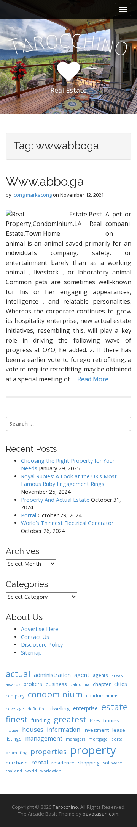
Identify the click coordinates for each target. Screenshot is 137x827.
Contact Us (35, 637)
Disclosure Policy (42, 644)
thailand (14, 771)
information (63, 729)
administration (52, 674)
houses (32, 729)
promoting (16, 752)
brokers (33, 684)
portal (117, 739)
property (93, 750)
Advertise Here (39, 629)
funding (40, 720)
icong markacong (32, 194)
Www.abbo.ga (45, 181)
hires (95, 721)
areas (117, 675)
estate (114, 706)
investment (96, 730)
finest (17, 719)
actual (18, 673)
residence (63, 762)
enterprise (85, 708)
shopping (88, 763)
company (15, 696)
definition (37, 708)
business (56, 684)
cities (120, 684)
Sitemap (31, 652)
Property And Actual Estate (55, 499)
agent (81, 674)
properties (48, 752)
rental (39, 762)
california (79, 684)
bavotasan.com (100, 813)
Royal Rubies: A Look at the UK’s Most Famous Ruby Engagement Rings (69, 480)
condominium (55, 694)
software (113, 763)
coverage (15, 708)
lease (118, 730)
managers (75, 739)
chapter (102, 684)
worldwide (50, 771)
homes (111, 720)
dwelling (60, 708)
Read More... (94, 379)
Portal (28, 515)
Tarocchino (65, 807)
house (12, 730)
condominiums (102, 695)
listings (14, 739)
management (43, 738)
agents (100, 675)
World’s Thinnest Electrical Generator (67, 522)
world (31, 771)
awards (13, 684)
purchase (17, 762)
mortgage (98, 739)
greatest (70, 719)
